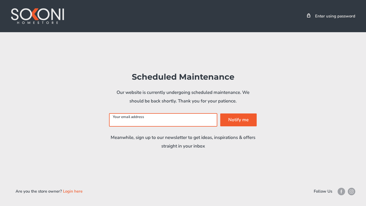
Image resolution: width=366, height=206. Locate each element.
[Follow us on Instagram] (351, 191)
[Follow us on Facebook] (341, 191)
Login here (73, 191)
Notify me (238, 120)
